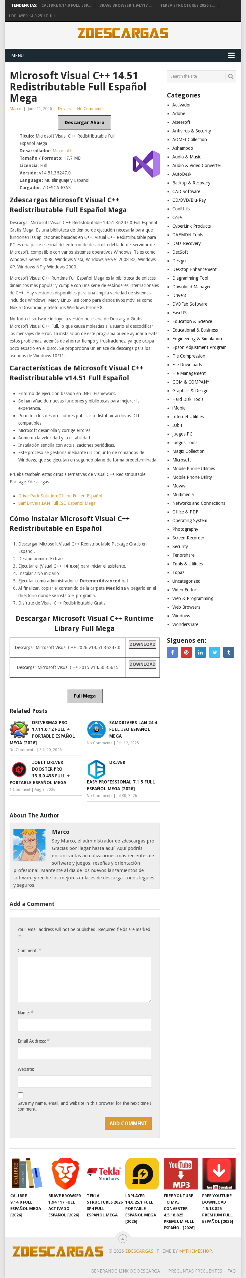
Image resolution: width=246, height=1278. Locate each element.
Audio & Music (186, 156)
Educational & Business (195, 330)
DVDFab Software (189, 304)
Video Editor (184, 589)
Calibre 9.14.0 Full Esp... (66, 5)
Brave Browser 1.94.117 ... (125, 5)
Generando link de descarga (125, 1271)
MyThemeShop (195, 1251)
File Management (189, 373)
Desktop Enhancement (194, 269)
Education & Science (192, 321)
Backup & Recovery (191, 182)
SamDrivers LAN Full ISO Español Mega (56, 503)
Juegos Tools (184, 442)
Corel (177, 217)
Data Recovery (186, 243)
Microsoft (62, 150)
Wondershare (185, 624)
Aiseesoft (181, 122)
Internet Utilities (188, 416)
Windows (181, 615)
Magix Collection (188, 451)
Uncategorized (186, 581)
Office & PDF (185, 511)
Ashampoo (182, 148)
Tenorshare (183, 555)
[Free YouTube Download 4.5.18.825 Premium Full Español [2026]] (219, 1173)
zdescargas (139, 1251)
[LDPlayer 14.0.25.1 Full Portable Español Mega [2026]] (142, 1173)
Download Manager (191, 286)
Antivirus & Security (191, 130)
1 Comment (20, 789)
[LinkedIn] (200, 652)
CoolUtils (181, 208)
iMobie (178, 407)
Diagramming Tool (190, 278)
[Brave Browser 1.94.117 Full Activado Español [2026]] (65, 1173)
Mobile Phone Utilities (193, 468)
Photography (185, 529)
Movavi (179, 485)
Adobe (178, 113)
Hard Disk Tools (187, 399)
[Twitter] (214, 652)
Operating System (189, 520)
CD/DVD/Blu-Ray (189, 200)
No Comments (90, 108)
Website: (26, 1069)
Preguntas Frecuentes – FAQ (202, 1271)
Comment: (29, 950)
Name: (25, 1013)
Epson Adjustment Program (199, 347)
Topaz (178, 572)
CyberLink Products (191, 226)
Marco (15, 108)
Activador (181, 104)
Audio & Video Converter (196, 165)
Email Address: (33, 1041)
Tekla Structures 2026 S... (187, 5)
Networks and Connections (198, 503)
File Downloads (187, 364)
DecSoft (180, 252)
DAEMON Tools (187, 234)
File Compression (188, 356)
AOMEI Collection (189, 139)
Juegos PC (182, 433)
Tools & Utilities (187, 563)
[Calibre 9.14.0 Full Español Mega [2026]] (27, 1173)
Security (180, 546)
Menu (17, 55)
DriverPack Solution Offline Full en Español (60, 495)
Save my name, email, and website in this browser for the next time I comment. (85, 1106)
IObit (177, 425)
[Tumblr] (228, 652)
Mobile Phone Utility (192, 477)
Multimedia (183, 494)
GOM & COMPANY (190, 382)
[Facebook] (172, 652)
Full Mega (85, 696)
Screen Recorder (188, 537)
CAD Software (186, 191)
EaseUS (179, 312)
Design (179, 260)
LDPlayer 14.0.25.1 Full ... (34, 16)
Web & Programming (192, 598)
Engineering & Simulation (197, 338)
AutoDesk (182, 174)
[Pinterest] (186, 652)
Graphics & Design (190, 390)
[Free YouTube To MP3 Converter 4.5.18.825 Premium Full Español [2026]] (181, 1173)
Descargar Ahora (84, 122)
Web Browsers (186, 607)
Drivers (64, 108)
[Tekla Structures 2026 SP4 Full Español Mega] (104, 1173)
